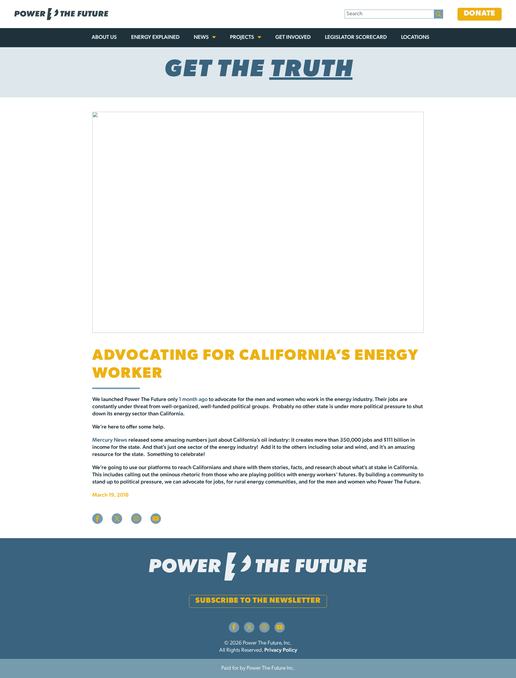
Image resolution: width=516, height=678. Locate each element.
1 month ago (193, 399)
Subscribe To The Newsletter (257, 600)
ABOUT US (104, 37)
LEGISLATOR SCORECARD (356, 37)
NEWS (202, 37)
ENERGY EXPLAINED (155, 37)
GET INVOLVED (293, 37)
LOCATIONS (415, 37)
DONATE (480, 13)
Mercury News (109, 440)
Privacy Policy (280, 650)
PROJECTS (242, 37)
